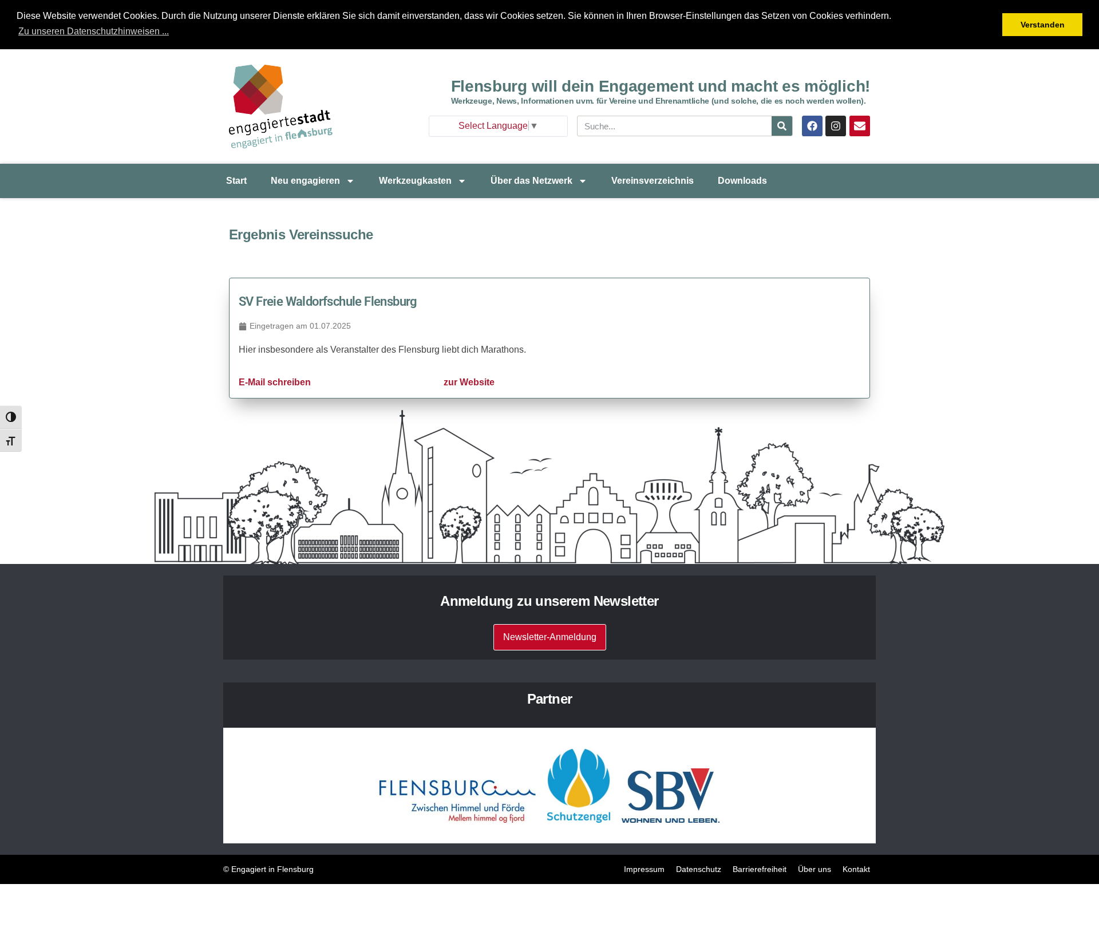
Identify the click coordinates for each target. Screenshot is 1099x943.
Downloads (742, 181)
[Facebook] (812, 126)
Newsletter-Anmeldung (549, 637)
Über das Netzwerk (531, 181)
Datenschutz (698, 869)
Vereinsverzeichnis (652, 181)
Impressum (644, 869)
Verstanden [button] (1043, 24)
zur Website (469, 382)
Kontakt (856, 869)
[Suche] (782, 126)
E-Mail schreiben (275, 382)
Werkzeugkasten (415, 181)
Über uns (814, 869)
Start (236, 181)
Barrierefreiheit (759, 869)
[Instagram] (835, 126)
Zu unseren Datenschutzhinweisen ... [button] (93, 31)
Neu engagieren (305, 181)
